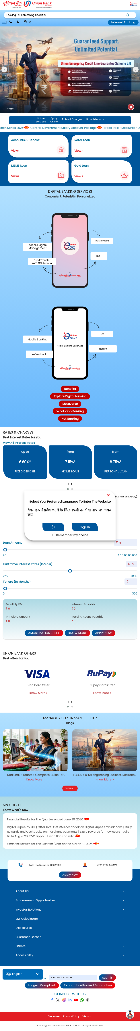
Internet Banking (123, 22)
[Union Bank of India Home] (27, 7)
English (84, 527)
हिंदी (53, 527)
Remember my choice (71, 535)
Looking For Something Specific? (26, 15)
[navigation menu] (4, 22)
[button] (70, 15)
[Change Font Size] (18, 22)
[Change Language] (26, 22)
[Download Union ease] (133, 5)
